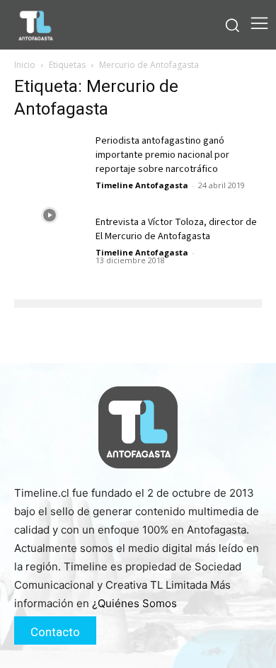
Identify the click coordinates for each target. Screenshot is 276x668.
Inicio (24, 65)
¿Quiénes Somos (134, 603)
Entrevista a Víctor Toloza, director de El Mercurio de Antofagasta (176, 229)
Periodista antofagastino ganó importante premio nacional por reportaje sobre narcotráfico (162, 155)
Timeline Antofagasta (142, 185)
